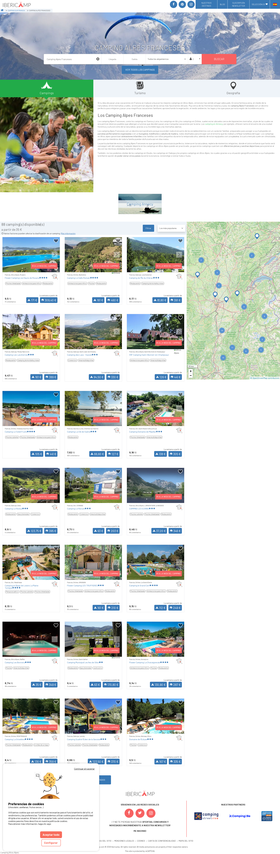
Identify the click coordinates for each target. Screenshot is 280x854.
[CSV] (206, 816)
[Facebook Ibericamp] (129, 813)
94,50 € (99, 377)
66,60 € (99, 454)
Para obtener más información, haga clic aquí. (29, 824)
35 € (38, 684)
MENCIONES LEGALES (124, 841)
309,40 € (50, 300)
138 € (162, 454)
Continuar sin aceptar (84, 768)
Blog (222, 4)
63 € (100, 531)
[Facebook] (173, 4)
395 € (52, 531)
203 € (114, 531)
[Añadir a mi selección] (56, 240)
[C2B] (240, 816)
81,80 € (161, 300)
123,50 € (98, 761)
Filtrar (148, 228)
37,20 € (161, 531)
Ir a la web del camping (44, 266)
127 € (115, 454)
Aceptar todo (51, 834)
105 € (38, 454)
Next (54, 257)
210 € (114, 608)
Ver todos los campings (140, 69)
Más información (68, 233)
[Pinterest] (182, 4)
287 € (177, 684)
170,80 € (112, 684)
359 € (52, 761)
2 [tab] (26, 268)
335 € (177, 761)
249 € (177, 608)
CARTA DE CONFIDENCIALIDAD (162, 841)
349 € (52, 684)
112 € (162, 608)
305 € (177, 454)
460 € (114, 300)
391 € (177, 300)
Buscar (219, 59)
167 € (162, 761)
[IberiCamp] (16, 4)
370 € (114, 761)
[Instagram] (191, 4)
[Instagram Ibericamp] (150, 813)
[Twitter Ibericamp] (140, 813)
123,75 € (36, 531)
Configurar (51, 842)
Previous (7, 257)
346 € (177, 531)
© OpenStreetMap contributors (264, 378)
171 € (34, 300)
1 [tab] (22, 268)
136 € (38, 761)
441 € (177, 377)
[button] (257, 236)
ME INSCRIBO (140, 831)
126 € (163, 377)
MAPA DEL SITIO (186, 841)
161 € (100, 300)
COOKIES (141, 841)
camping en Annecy (214, 124)
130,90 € (160, 684)
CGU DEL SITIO (104, 841)
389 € (52, 377)
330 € (114, 377)
